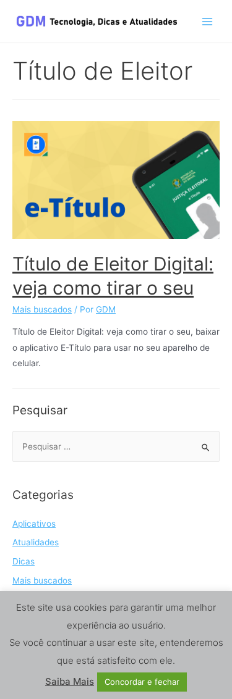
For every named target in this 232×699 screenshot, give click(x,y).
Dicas (23, 561)
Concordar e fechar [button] (142, 682)
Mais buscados (42, 309)
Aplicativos (34, 524)
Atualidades (35, 542)
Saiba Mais (69, 681)
